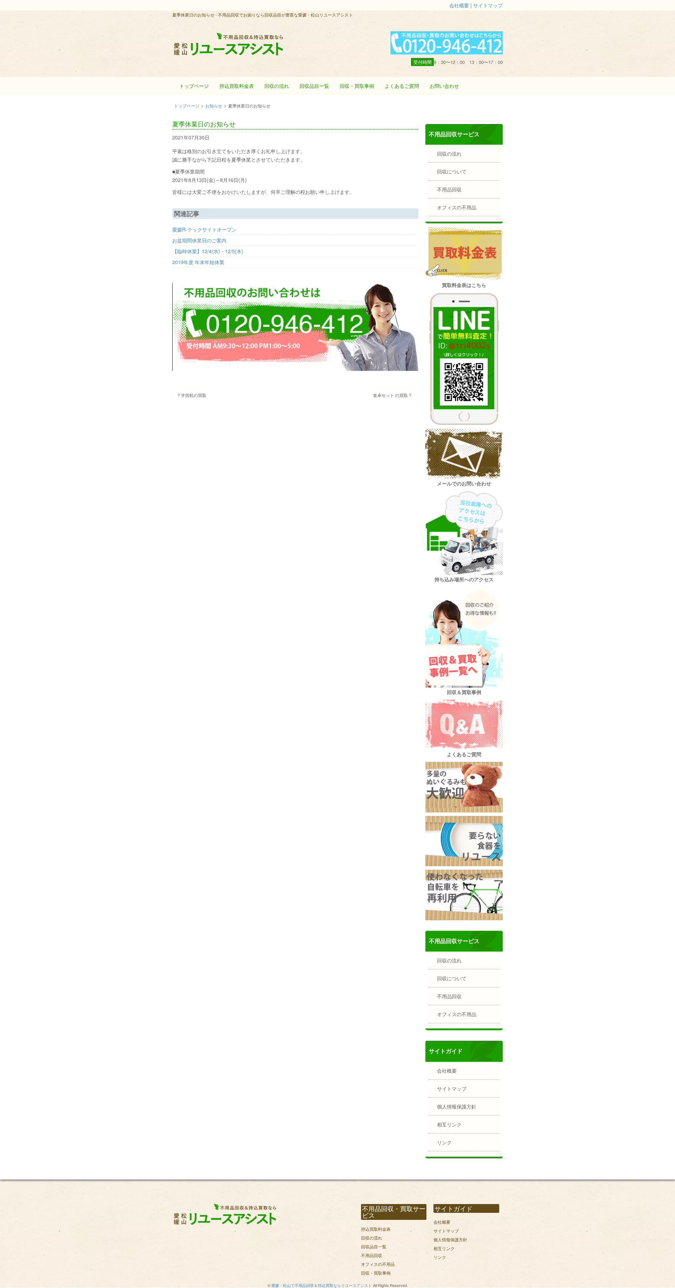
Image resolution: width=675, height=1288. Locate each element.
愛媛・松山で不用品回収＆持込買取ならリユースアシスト (321, 1285)
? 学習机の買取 (192, 395)
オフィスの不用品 (456, 207)
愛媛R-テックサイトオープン (204, 229)
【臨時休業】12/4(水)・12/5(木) (207, 251)
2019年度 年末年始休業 (198, 262)
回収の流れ (276, 85)
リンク (444, 1142)
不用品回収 (449, 189)
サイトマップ (488, 5)
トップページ (194, 85)
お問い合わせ (444, 85)
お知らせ (213, 106)
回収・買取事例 (357, 85)
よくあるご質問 (402, 85)
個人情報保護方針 (456, 1106)
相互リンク (449, 1124)
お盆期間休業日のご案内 (199, 240)
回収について (452, 171)
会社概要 (459, 5)
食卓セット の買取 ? (392, 395)
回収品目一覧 (314, 85)
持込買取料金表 (236, 85)
